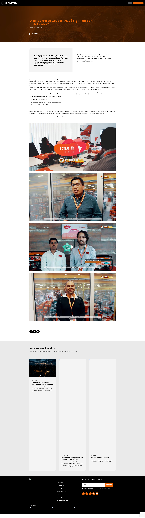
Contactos (60, 497)
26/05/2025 (64, 455)
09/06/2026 (35, 380)
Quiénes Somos (61, 479)
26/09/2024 (94, 455)
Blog (125, 3)
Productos (94, 3)
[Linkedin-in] (86, 493)
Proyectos (60, 488)
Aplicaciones (102, 3)
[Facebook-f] (83, 493)
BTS (76, 516)
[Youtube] (97, 493)
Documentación (118, 3)
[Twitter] (93, 493)
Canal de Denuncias (62, 500)
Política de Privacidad (92, 516)
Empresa (87, 3)
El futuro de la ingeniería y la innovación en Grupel (72, 458)
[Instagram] (90, 493)
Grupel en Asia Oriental (100, 458)
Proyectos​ (110, 3)
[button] (138, 3)
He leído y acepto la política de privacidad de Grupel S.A (98, 488)
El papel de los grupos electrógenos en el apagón (42, 383)
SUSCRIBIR (109, 484)
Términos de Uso (82, 516)
